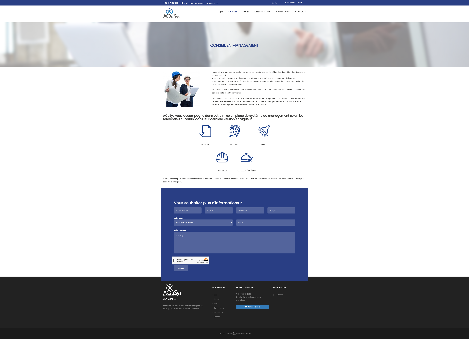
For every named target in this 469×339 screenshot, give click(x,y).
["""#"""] (276, 3)
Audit (246, 11)
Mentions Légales (244, 333)
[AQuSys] (171, 13)
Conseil (233, 11)
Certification (262, 11)
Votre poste (178, 218)
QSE (221, 11)
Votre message (180, 230)
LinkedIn (280, 295)
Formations (283, 11)
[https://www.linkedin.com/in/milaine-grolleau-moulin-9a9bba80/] (272, 3)
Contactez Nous (294, 2)
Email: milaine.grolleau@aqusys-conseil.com (201, 3)
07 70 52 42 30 (245, 294)
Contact (300, 11)
